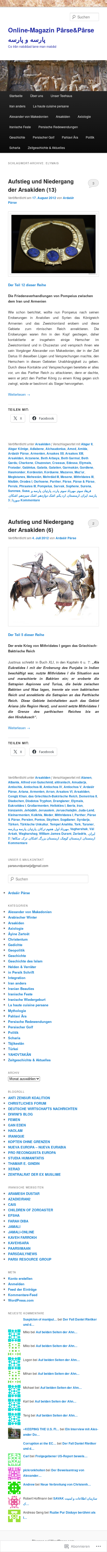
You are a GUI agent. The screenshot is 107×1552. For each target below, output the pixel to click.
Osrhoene (41, 481)
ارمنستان (73, 495)
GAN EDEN (17, 1125)
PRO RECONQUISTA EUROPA (32, 1152)
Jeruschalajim (66, 810)
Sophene (72, 486)
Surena (86, 486)
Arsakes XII (55, 453)
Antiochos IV (52, 786)
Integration (16, 977)
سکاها (16, 838)
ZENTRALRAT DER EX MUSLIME (34, 1174)
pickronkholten (34, 1470)
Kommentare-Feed (22, 1294)
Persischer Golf (43, 137)
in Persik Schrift (21, 972)
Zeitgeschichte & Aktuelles (46, 147)
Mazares (66, 472)
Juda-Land (86, 810)
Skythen (52, 819)
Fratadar (14, 467)
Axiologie (84, 116)
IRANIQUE (16, 1136)
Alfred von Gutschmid (37, 782)
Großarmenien (38, 805)
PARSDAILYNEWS (22, 1253)
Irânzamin (15, 810)
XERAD (14, 1168)
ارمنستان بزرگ (49, 838)
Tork (77, 824)
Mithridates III (83, 476)
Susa (26, 490)
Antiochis (15, 786)
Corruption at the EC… (39, 1443)
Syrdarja (83, 819)
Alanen (86, 777)
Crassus (58, 462)
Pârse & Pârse (84, 481)
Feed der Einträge (22, 1289)
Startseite (16, 95)
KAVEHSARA (18, 1242)
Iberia (71, 805)
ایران (84, 495)
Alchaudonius (55, 448)
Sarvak (59, 486)
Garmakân (70, 467)
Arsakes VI (64, 791)
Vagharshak (79, 828)
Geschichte (17, 137)
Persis (13, 486)
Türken (13, 824)
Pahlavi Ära (70, 137)
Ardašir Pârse (18, 453)
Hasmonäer (16, 472)
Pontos (40, 819)
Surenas (14, 490)
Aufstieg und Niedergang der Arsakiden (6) (41, 526)
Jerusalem (46, 810)
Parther (55, 481)
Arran (50, 791)
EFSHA (13, 1215)
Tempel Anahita (61, 824)
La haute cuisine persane (51, 106)
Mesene (66, 476)
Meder (48, 814)
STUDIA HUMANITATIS (26, 1158)
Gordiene (86, 467)
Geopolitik (16, 950)
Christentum (18, 939)
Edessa (72, 462)
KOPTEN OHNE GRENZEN (29, 1141)
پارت (56, 490)
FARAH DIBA (18, 1221)
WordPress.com (21, 1300)
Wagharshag (28, 833)
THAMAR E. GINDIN (23, 1163)
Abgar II (86, 444)
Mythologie (17, 1010)
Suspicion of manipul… (40, 1319)
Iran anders (17, 106)
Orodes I (26, 481)
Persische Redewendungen (58, 127)
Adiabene (37, 448)
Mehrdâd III (51, 476)
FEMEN (14, 1119)
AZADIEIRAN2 (19, 1199)
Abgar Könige (18, 448)
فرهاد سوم (84, 490)
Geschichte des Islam (25, 961)
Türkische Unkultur (34, 824)
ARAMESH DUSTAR (23, 1193)
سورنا (16, 500)
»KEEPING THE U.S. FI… (41, 1429)
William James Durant (55, 833)
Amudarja (79, 782)
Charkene (26, 462)
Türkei (13, 1048)
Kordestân (35, 472)
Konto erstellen (20, 1278)
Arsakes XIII (74, 453)
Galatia (42, 467)
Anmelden (16, 1283)
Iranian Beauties (21, 988)
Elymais (85, 462)
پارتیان (47, 490)
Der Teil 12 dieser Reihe (27, 284)
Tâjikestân (16, 1043)
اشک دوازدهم (46, 495)
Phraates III (27, 486)
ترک (24, 838)
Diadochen (16, 800)
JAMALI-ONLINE (21, 1231)
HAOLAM (15, 1130)
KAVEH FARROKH (22, 1237)
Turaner (88, 824)
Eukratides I (17, 805)
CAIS (12, 1204)
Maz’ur (79, 472)
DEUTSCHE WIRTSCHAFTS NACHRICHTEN (42, 1108)
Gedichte (15, 944)
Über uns (36, 95)
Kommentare (24, 500)
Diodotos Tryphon (38, 800)
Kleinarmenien (19, 814)
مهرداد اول (62, 828)
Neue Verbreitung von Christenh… (66, 1484)
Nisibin (13, 481)
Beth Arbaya (50, 458)
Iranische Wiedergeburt (26, 999)
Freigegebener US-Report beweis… (61, 1456)
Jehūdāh (30, 810)
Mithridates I (64, 814)
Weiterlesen (19, 394)
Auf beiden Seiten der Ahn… (56, 1332)
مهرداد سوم (68, 490)
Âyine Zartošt (18, 933)
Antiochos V (73, 786)
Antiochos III (33, 786)
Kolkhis (36, 814)
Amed (71, 448)
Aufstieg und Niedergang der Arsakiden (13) (41, 185)
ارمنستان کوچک (71, 838)
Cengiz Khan (17, 796)
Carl (26, 1456)
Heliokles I (57, 805)
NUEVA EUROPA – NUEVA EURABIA (37, 1147)
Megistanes (16, 476)
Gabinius (28, 467)
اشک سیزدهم (27, 495)
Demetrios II (88, 796)
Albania (13, 782)
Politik (90, 137)
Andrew (29, 1484)
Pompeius (44, 486)
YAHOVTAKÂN (19, 1054)
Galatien (55, 467)
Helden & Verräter (22, 966)
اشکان (13, 495)
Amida (82, 448)
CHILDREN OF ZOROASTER (30, 1209)
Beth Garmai (70, 458)
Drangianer (61, 800)
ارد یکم (61, 495)
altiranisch (62, 782)
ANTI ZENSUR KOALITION (29, 1097)
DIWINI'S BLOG (20, 1114)
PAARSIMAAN (19, 1248)
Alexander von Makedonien (28, 116)
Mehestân (34, 476)
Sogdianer (67, 819)
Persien (27, 819)
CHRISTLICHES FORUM (27, 1103)
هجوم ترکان (45, 828)
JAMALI (14, 1226)
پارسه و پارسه (17, 828)
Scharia (14, 147)
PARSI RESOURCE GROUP (29, 1259)
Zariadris (79, 833)
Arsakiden (63, 116)
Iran (80, 805)
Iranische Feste (20, 127)
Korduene (51, 472)
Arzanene (32, 458)
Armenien (37, 453)
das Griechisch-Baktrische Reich (52, 796)
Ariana (23, 791)
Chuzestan (43, 462)
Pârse (67, 481)
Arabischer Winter (22, 917)
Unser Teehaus (61, 95)
